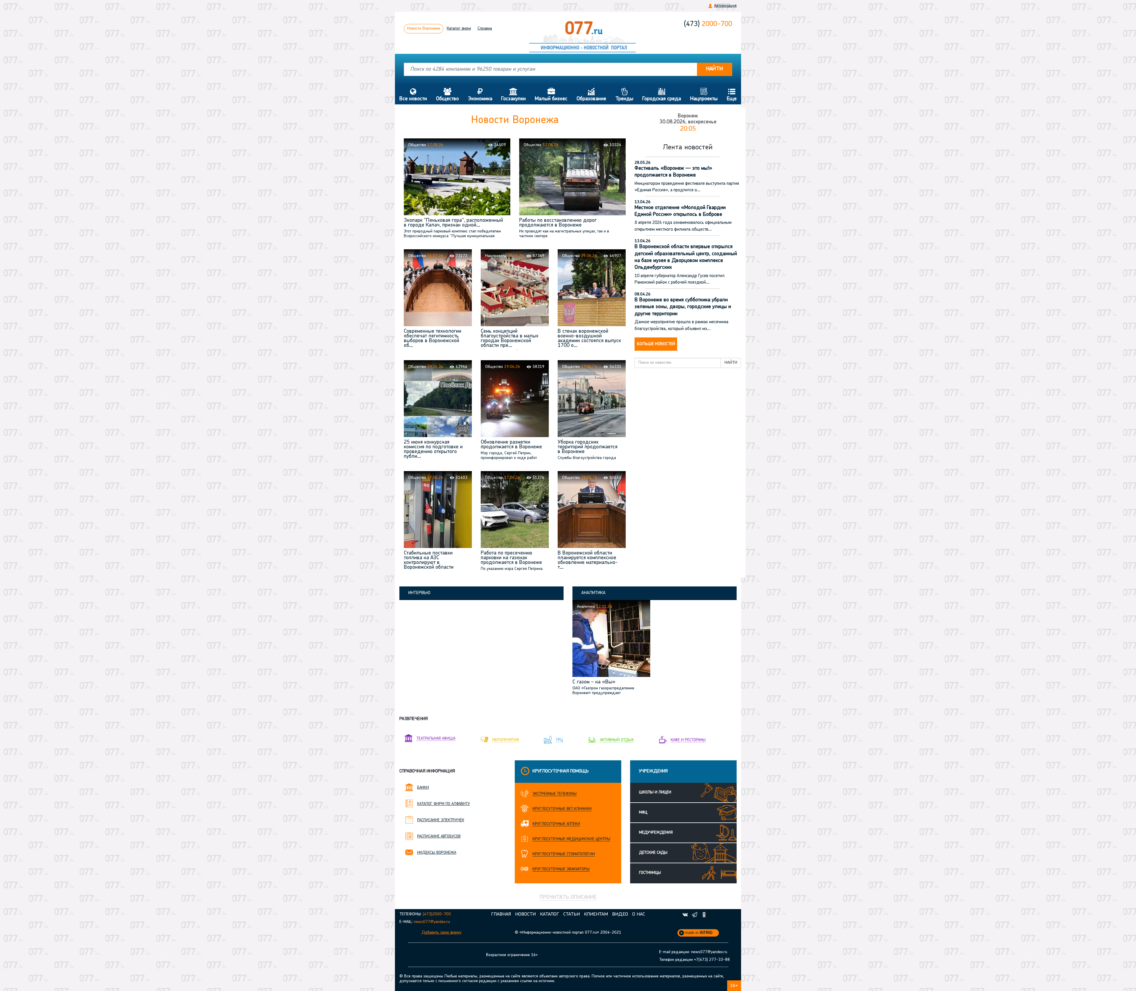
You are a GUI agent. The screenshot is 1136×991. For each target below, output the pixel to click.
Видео (620, 914)
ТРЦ (559, 740)
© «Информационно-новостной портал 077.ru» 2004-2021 (568, 932)
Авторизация (725, 6)
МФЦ (643, 812)
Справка (484, 28)
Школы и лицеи (655, 792)
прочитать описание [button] (568, 897)
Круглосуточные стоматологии (563, 854)
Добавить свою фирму (442, 932)
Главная (501, 914)
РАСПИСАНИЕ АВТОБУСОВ (439, 836)
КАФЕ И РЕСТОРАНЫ (688, 740)
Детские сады (653, 853)
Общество (447, 95)
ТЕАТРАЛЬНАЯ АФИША (436, 739)
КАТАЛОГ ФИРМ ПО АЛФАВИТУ (443, 804)
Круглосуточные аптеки (556, 824)
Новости (423, 28)
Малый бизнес (551, 95)
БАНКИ (423, 788)
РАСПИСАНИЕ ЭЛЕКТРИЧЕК (440, 820)
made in (698, 932)
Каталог (459, 28)
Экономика (480, 95)
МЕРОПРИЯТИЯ (505, 740)
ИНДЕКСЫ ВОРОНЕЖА (436, 853)
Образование (591, 95)
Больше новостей (656, 344)
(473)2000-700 (437, 914)
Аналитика (593, 593)
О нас (638, 914)
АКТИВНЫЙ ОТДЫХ (617, 740)
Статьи (571, 914)
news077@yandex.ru (432, 922)
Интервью (419, 593)
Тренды (624, 95)
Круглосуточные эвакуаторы (561, 869)
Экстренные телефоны (554, 794)
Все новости (413, 95)
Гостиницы (650, 873)
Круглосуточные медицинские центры (571, 839)
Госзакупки (513, 95)
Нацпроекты (704, 95)
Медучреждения (656, 833)
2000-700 (708, 24)
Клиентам (596, 914)
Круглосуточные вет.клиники (562, 809)
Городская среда (661, 95)
